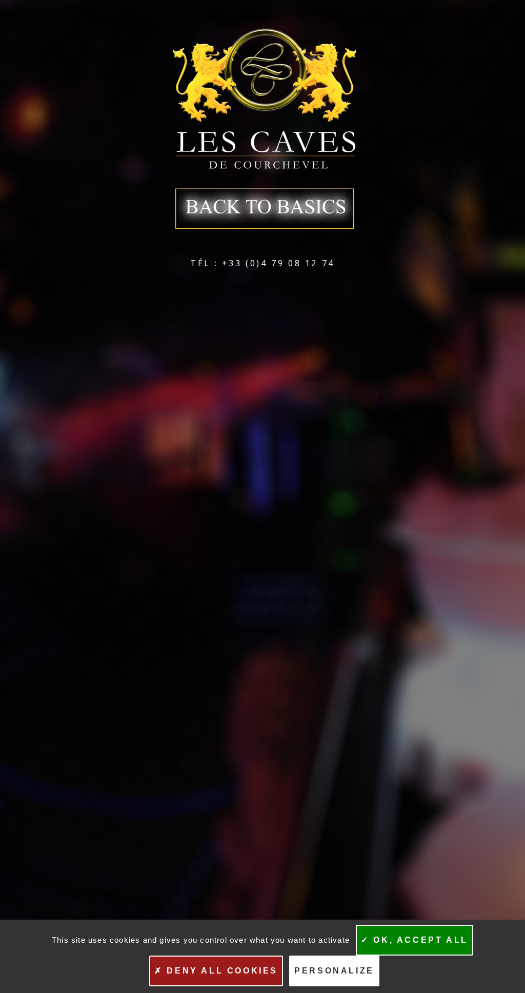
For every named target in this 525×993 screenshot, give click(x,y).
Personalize (334, 970)
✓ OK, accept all (414, 940)
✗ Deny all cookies (216, 970)
